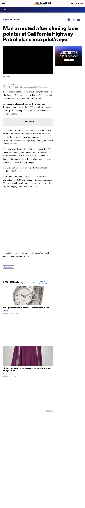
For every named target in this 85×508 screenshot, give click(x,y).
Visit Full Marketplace (43, 282)
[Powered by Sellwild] (50, 411)
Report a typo (8, 267)
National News (11, 19)
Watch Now (76, 3)
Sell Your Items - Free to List (28, 283)
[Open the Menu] (4, 3)
